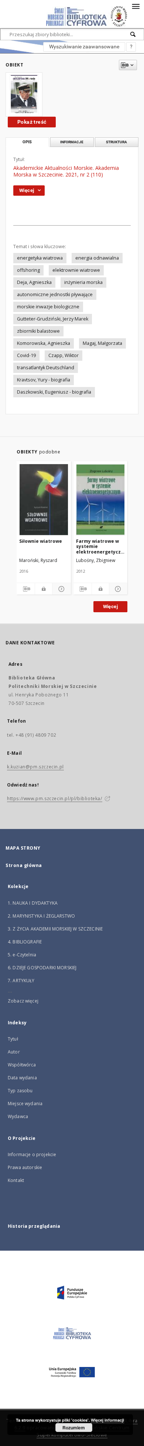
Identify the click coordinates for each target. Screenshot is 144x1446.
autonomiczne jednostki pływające (55, 294)
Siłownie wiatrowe (40, 541)
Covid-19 (26, 355)
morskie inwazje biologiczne (48, 307)
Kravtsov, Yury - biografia (43, 380)
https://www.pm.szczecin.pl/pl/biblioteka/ (54, 798)
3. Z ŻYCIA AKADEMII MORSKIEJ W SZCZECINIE (55, 929)
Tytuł (13, 1039)
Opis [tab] (27, 142)
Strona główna (24, 865)
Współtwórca (22, 1065)
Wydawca (18, 1116)
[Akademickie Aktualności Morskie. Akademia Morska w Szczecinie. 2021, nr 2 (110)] (24, 94)
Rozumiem (73, 1427)
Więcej (110, 606)
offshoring (28, 270)
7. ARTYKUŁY (21, 980)
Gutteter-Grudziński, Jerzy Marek (52, 319)
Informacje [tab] (71, 142)
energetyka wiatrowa (40, 258)
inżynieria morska (83, 282)
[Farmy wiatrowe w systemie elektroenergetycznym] (100, 499)
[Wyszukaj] (133, 34)
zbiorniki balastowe (38, 331)
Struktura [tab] (116, 142)
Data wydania (22, 1078)
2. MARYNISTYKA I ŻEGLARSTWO (41, 916)
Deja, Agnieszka (34, 282)
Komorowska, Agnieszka (43, 343)
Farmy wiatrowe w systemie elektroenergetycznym (100, 546)
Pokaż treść (31, 122)
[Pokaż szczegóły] (60, 589)
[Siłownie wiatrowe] (44, 499)
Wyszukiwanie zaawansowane (84, 46)
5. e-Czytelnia (22, 955)
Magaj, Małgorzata (102, 343)
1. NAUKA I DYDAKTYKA (33, 903)
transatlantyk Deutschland (45, 367)
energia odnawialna (97, 258)
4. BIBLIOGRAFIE (25, 942)
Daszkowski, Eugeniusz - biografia (54, 392)
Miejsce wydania (25, 1103)
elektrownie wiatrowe (76, 270)
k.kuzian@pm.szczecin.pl (35, 767)
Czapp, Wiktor (63, 355)
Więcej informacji (107, 1420)
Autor (14, 1052)
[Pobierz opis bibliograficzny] (26, 589)
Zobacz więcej (23, 1001)
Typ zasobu (20, 1090)
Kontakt (16, 1180)
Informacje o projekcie (32, 1154)
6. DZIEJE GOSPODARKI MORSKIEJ (42, 967)
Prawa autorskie (25, 1167)
